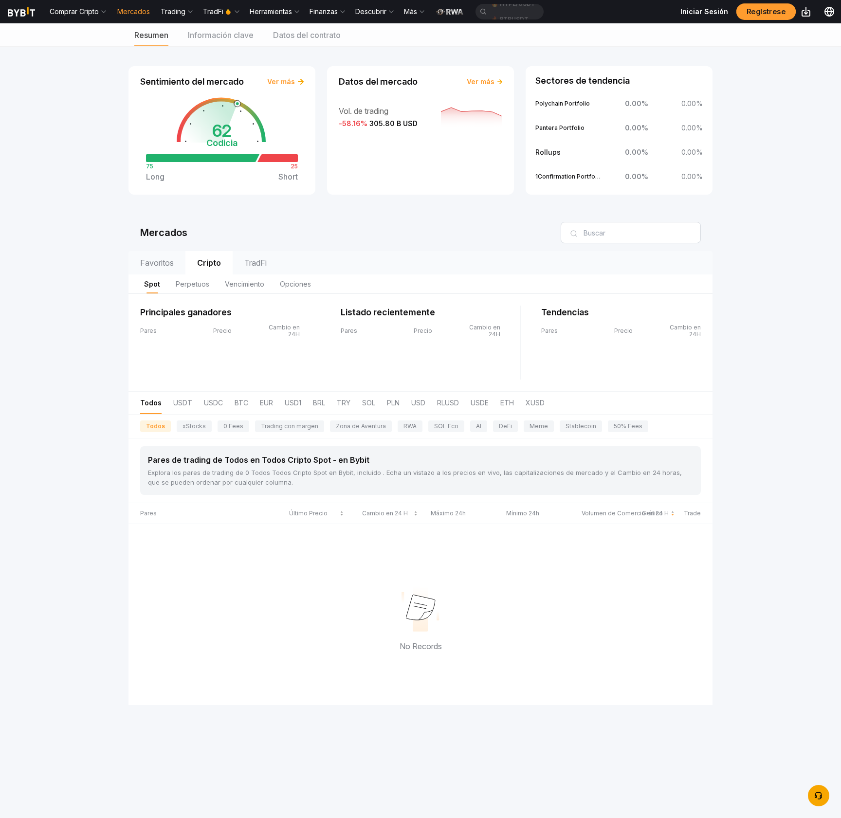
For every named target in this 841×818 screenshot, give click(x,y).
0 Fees (233, 426)
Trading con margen (289, 426)
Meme (539, 426)
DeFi (505, 426)
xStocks (194, 426)
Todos (155, 426)
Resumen (151, 35)
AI (478, 426)
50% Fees (628, 426)
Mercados (133, 11)
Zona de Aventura (361, 426)
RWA (410, 426)
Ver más (281, 81)
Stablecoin (581, 426)
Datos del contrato (307, 35)
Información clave (221, 35)
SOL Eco (446, 426)
